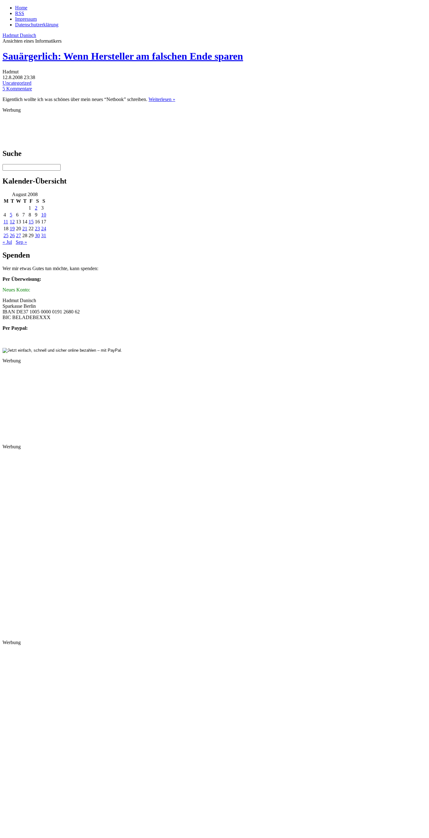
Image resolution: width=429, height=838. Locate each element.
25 (5, 235)
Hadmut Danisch (19, 35)
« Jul (7, 242)
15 (31, 221)
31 (43, 235)
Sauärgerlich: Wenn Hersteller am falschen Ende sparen (123, 56)
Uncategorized (17, 83)
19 (12, 228)
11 (5, 221)
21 (24, 228)
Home (21, 7)
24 (43, 228)
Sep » (21, 242)
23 (37, 228)
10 (43, 214)
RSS (19, 13)
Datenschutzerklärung (36, 24)
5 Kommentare (17, 88)
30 (37, 235)
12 (12, 221)
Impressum (26, 19)
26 (12, 235)
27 (18, 235)
